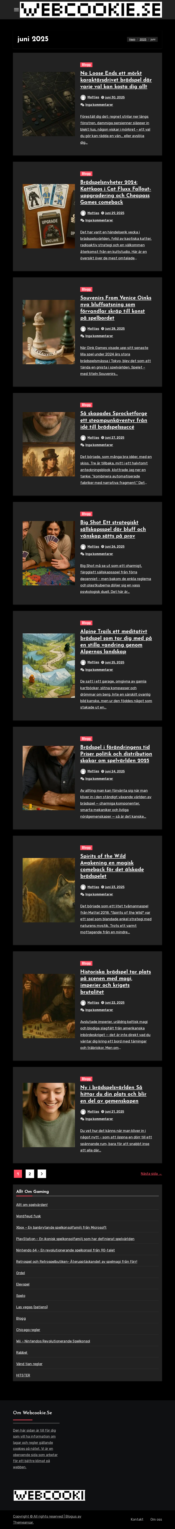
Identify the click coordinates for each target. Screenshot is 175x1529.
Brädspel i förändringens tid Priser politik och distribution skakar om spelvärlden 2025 (116, 754)
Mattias (93, 97)
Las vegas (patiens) (32, 1307)
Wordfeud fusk (28, 1216)
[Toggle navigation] (16, 9)
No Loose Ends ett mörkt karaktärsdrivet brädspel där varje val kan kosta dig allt (116, 80)
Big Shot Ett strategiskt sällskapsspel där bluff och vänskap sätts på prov (113, 529)
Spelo (20, 1296)
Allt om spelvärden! (32, 1205)
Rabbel (22, 1353)
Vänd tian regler (29, 1364)
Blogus (71, 1516)
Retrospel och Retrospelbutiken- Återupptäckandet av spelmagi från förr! (76, 1262)
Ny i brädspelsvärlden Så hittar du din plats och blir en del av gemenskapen (113, 1094)
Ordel (20, 1273)
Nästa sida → (151, 1174)
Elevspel (23, 1284)
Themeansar (23, 1522)
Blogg (86, 64)
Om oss (156, 1519)
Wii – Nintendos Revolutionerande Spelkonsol (53, 1341)
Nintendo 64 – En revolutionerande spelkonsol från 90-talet (65, 1250)
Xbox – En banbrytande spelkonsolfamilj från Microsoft (61, 1227)
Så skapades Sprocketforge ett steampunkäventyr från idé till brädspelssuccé (113, 420)
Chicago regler (28, 1330)
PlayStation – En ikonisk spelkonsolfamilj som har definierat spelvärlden (75, 1239)
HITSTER (23, 1375)
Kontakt (137, 1519)
